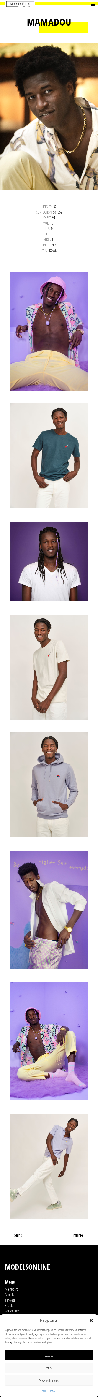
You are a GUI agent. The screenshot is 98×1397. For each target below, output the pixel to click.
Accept (49, 1355)
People (9, 1305)
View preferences (49, 1380)
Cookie (44, 1391)
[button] (91, 1320)
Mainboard (11, 1289)
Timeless (10, 1300)
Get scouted (12, 1310)
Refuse (49, 1368)
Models (9, 1294)
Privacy (52, 1391)
